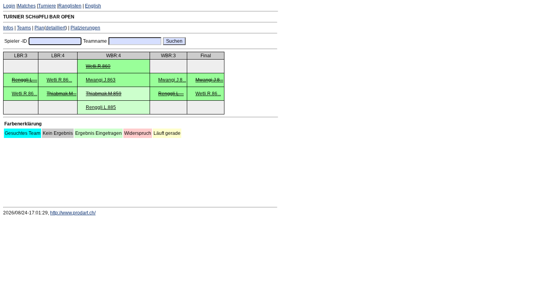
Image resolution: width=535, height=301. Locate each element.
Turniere (47, 6)
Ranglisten (69, 6)
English (93, 6)
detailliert (55, 28)
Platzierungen (85, 28)
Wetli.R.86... (59, 80)
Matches (27, 6)
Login (9, 6)
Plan (39, 28)
